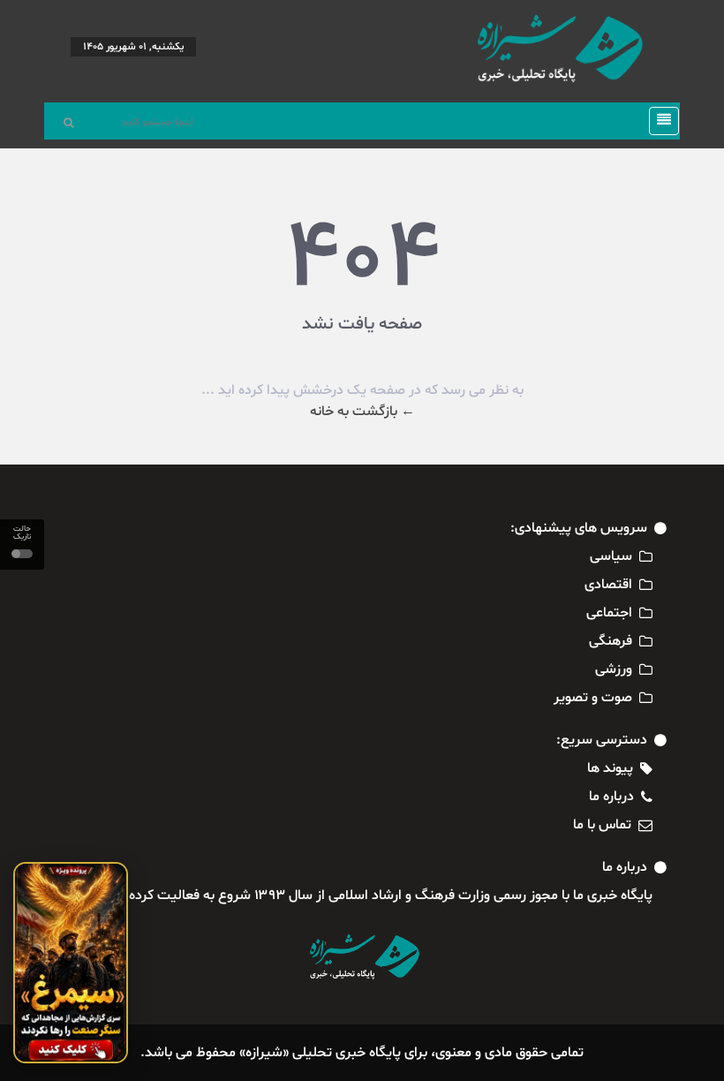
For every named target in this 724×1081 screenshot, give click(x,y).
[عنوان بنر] (70, 962)
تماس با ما (602, 825)
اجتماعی (609, 613)
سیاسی (611, 556)
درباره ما (611, 796)
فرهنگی (610, 641)
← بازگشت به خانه (362, 411)
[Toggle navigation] (658, 121)
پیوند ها (610, 768)
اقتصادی (608, 584)
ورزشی (613, 669)
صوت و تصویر (593, 697)
